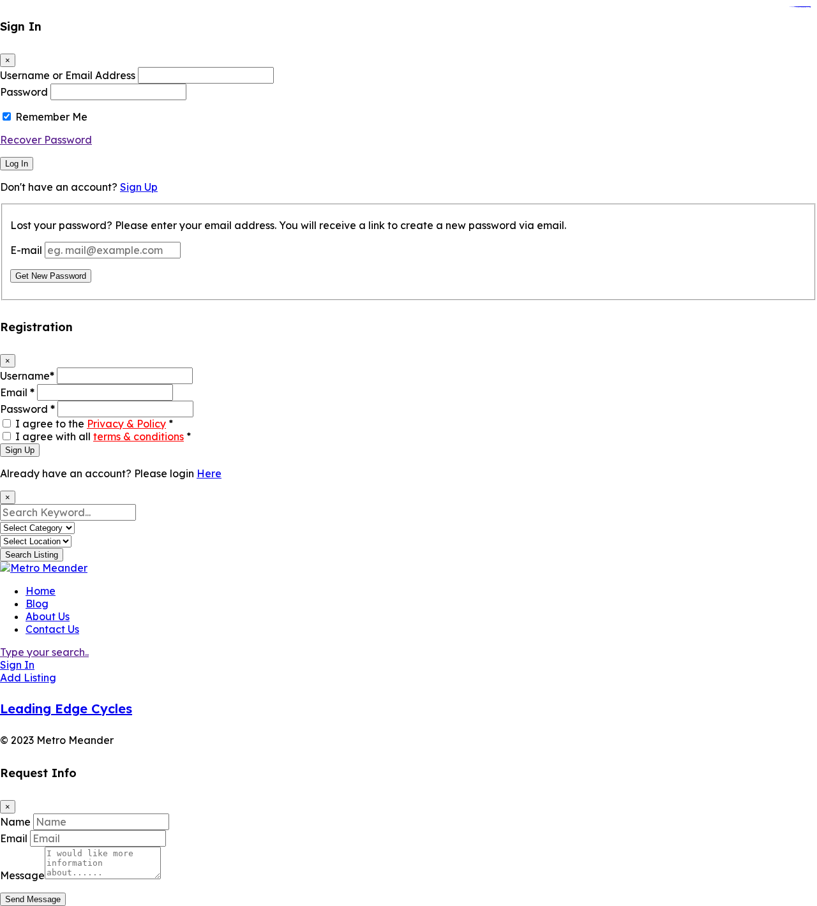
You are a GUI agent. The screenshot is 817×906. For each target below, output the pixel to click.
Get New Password (50, 276)
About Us (48, 616)
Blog (37, 603)
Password (24, 91)
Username (27, 375)
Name (15, 821)
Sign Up (139, 187)
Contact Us (52, 629)
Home (41, 590)
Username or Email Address (67, 75)
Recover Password (46, 139)
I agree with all (103, 436)
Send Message (33, 899)
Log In (16, 163)
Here (209, 473)
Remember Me (51, 116)
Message (22, 875)
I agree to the (94, 423)
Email (17, 392)
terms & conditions (138, 436)
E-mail (26, 250)
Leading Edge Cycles (66, 709)
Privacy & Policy (126, 423)
